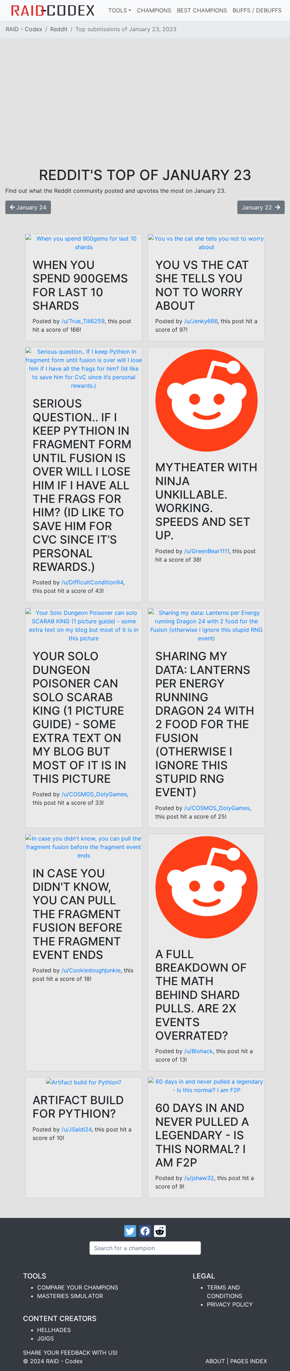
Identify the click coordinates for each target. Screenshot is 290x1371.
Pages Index (248, 1361)
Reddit (59, 29)
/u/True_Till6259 (83, 321)
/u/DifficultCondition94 (92, 582)
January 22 (258, 207)
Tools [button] (117, 10)
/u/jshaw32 (199, 1177)
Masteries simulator (70, 1295)
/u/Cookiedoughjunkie (91, 970)
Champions (154, 10)
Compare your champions (77, 1287)
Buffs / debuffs (257, 10)
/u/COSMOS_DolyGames (94, 794)
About (215, 1361)
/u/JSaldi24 (77, 1129)
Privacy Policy (230, 1304)
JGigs (45, 1338)
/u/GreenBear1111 (206, 551)
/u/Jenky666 (201, 321)
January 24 (31, 207)
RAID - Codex (24, 29)
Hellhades (54, 1329)
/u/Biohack (198, 1051)
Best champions (202, 10)
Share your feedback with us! (70, 1352)
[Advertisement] (145, 113)
